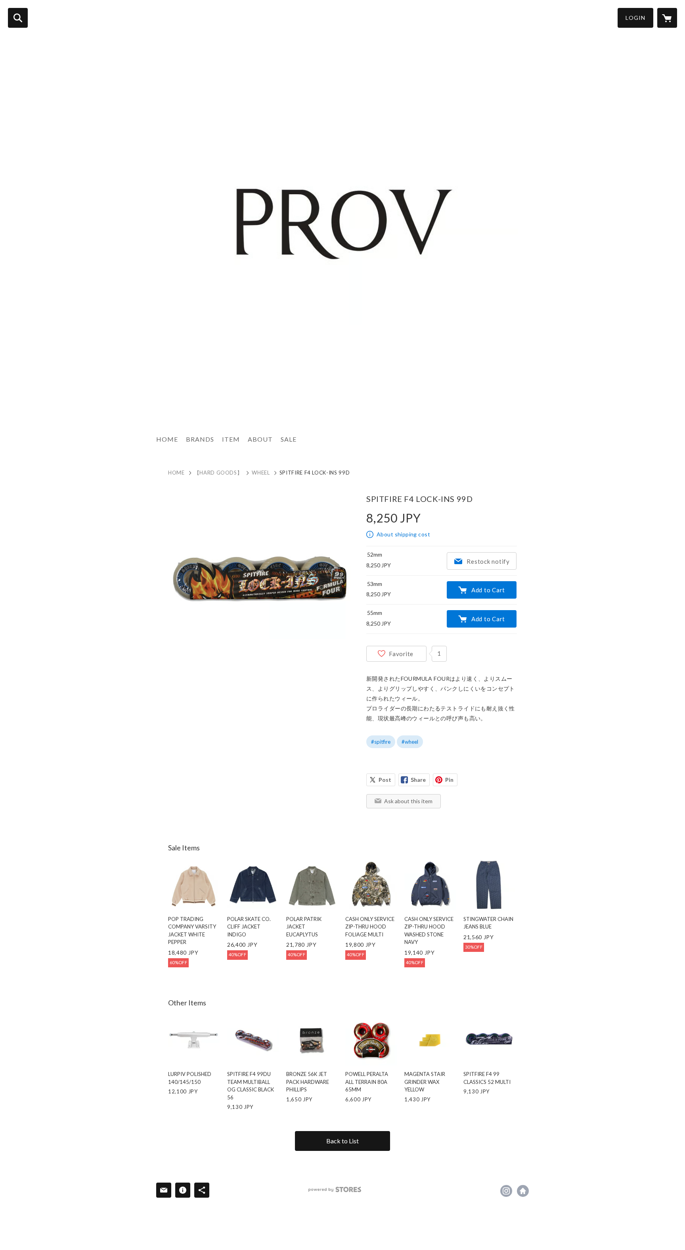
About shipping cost (403, 534)
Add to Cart (488, 589)
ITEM (231, 439)
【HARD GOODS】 (218, 472)
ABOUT (260, 439)
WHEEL (261, 472)
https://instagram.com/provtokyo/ (506, 1191)
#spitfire (380, 742)
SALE (289, 439)
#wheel (410, 742)
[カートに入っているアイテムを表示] (667, 18)
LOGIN (635, 17)
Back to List (342, 1141)
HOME (167, 439)
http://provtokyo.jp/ (523, 1191)
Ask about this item (408, 801)
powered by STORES (335, 1190)
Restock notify (488, 561)
